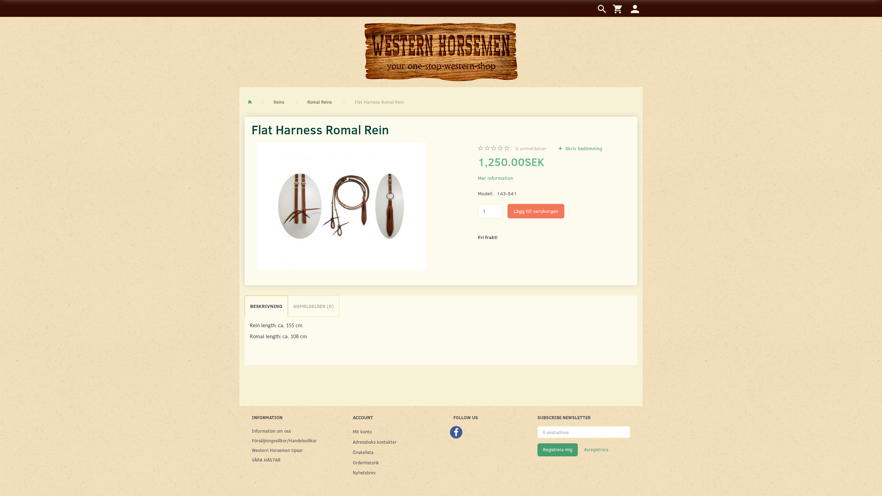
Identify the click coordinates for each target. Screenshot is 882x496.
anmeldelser (531, 148)
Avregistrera (596, 449)
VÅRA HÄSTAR (266, 460)
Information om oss (271, 431)
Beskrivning (266, 306)
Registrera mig (557, 449)
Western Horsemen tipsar (277, 450)
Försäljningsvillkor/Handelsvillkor (284, 440)
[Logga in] (635, 8)
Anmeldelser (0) (313, 306)
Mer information (495, 178)
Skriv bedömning (583, 148)
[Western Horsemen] (441, 51)
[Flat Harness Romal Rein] (341, 206)
